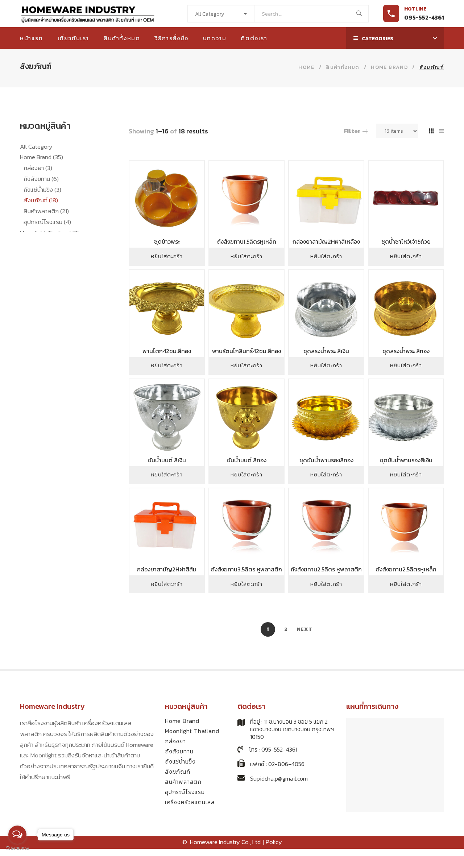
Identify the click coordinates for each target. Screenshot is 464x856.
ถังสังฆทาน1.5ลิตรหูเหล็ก (246, 241)
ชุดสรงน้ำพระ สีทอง (406, 351)
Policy (274, 842)
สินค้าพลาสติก (46, 211)
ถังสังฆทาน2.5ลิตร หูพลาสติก (326, 569)
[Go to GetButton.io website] (17, 848)
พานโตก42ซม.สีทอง (166, 351)
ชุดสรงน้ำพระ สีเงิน (326, 351)
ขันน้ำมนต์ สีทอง (246, 460)
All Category (36, 146)
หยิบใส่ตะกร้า (167, 256)
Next (304, 629)
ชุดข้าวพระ (167, 241)
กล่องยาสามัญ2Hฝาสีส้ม (166, 569)
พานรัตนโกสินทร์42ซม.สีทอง (246, 351)
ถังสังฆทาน (41, 178)
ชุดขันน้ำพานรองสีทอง (326, 460)
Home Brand (41, 157)
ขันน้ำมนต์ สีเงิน (167, 460)
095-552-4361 (424, 17)
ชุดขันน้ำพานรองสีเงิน (406, 460)
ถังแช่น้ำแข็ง (42, 189)
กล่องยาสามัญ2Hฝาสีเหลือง (326, 241)
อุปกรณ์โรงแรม (47, 222)
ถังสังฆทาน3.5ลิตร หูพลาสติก (246, 569)
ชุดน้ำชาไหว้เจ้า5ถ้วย (406, 241)
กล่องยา (38, 168)
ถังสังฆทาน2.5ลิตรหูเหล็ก (406, 569)
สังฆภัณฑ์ (41, 200)
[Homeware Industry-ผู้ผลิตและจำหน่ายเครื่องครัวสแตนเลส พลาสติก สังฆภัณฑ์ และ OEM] (88, 13)
